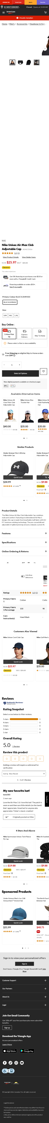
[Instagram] (16, 1063)
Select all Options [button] (20, 373)
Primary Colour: (9, 297)
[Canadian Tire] (6, 2)
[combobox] (26, 774)
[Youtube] (22, 1063)
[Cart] (45, 12)
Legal (4, 1005)
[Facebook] (5, 1063)
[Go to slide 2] (20, 62)
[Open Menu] (3, 12)
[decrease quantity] (4, 365)
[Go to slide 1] (12, 62)
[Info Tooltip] (14, 355)
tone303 (6, 794)
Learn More (7, 1044)
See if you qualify (16, 287)
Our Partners (7, 989)
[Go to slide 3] (28, 62)
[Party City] (43, 2)
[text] (10, 429)
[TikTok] (10, 1063)
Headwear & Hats (37, 24)
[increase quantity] (19, 365)
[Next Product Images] (45, 49)
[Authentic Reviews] (13, 703)
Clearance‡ (6, 267)
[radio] (10, 302)
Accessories (22, 24)
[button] (26, 438)
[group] (42, 486)
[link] (12, 253)
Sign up (7, 1028)
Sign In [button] (24, 964)
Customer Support (9, 980)
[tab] (9, 333)
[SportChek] (18, 2)
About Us (5, 997)
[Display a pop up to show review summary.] (20, 486)
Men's (12, 24)
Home (4, 24)
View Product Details (11, 257)
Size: (4, 310)
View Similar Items (29, 257)
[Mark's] (30, 2)
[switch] (24, 576)
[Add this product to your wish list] (43, 371)
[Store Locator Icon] (1, 7)
